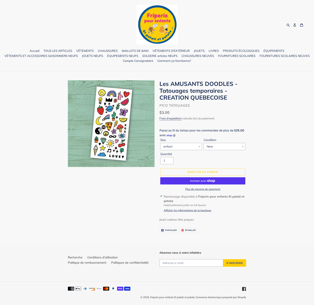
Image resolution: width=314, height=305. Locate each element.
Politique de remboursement (87, 262)
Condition (210, 140)
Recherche (75, 257)
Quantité (166, 154)
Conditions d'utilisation (102, 257)
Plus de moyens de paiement (202, 189)
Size (163, 140)
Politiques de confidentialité (129, 262)
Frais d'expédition (170, 118)
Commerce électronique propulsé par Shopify (221, 297)
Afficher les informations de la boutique (187, 210)
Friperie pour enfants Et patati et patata (172, 297)
